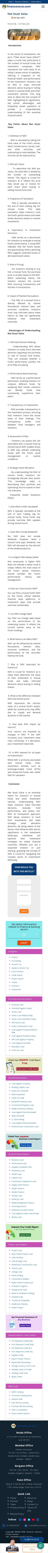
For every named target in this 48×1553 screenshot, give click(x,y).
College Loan (17, 1272)
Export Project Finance (21, 1359)
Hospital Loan (17, 1297)
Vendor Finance (18, 1192)
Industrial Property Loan (21, 1101)
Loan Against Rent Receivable (24, 1112)
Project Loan (17, 1250)
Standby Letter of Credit (21, 1369)
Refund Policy (17, 1514)
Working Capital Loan (20, 1087)
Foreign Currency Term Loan (23, 1366)
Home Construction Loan (22, 1026)
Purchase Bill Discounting (22, 1406)
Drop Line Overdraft (20, 1091)
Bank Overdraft (18, 1116)
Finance (15, 957)
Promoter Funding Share (22, 1395)
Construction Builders (20, 1279)
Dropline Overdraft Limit (22, 1167)
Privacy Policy (17, 1507)
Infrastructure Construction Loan (25, 1126)
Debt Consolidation (20, 1410)
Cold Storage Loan (19, 1261)
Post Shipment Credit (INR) (23, 1344)
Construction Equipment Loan (24, 1181)
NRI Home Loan (18, 1022)
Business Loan (18, 1160)
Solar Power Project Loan (22, 1254)
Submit (24, 911)
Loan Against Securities (21, 1043)
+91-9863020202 (12, 1525)
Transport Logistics (20, 1286)
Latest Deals (35, 2)
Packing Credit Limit (20, 1373)
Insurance (16, 986)
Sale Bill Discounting (20, 1402)
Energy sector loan (19, 1289)
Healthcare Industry (20, 1304)
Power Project (17, 1307)
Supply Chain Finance (20, 1185)
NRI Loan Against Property (23, 1039)
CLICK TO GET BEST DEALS (32, 1548)
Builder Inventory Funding (22, 1108)
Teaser (14, 982)
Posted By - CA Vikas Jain (19, 24)
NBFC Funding (17, 1392)
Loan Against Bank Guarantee (24, 1123)
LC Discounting (18, 1119)
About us (31, 1498)
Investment (16, 989)
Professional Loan (19, 1163)
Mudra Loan (17, 1217)
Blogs (30, 1501)
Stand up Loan (18, 1199)
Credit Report (17, 975)
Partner (14, 1501)
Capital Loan (17, 1177)
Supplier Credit (17, 1355)
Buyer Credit (17, 1376)
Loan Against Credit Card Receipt (25, 1213)
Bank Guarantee (18, 1094)
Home (13, 1498)
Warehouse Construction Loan (24, 1264)
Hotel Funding (17, 1275)
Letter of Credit (18, 1098)
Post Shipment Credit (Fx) (22, 1351)
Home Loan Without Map (22, 1015)
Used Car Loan (18, 1050)
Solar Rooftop (17, 1257)
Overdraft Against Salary (22, 1008)
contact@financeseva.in (37, 1525)
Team (10, 2)
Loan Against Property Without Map (24, 1031)
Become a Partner (21, 2)
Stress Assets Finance (21, 1413)
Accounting (16, 961)
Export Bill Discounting (21, 1362)
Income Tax (16, 964)
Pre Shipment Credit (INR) (22, 1341)
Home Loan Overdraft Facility (24, 1019)
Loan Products (18, 971)
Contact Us (33, 1504)
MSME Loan (17, 1174)
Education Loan (18, 1046)
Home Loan (16, 1012)
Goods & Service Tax (20, 968)
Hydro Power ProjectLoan (22, 1282)
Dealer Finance (18, 1188)
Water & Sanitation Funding (23, 1293)
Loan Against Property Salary (24, 1036)
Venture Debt (17, 1399)
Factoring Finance (19, 1206)
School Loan (17, 1268)
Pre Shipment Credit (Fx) (22, 1348)
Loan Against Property (21, 1083)
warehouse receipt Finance (23, 1210)
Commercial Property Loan (23, 1105)
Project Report (18, 978)
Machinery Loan (18, 1170)
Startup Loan (17, 1195)
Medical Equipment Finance (23, 1203)
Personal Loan (18, 1005)
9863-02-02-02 (32, 1539)
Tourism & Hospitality (21, 1300)
